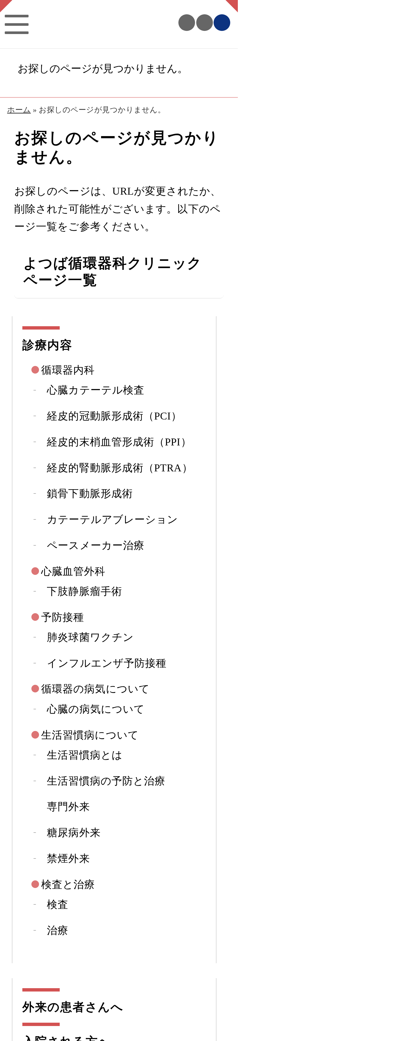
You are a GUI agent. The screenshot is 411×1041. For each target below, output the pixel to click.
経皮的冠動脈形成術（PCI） (114, 416)
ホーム (19, 110)
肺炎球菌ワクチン (90, 637)
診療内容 (47, 345)
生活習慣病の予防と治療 (106, 781)
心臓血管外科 (73, 571)
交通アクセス (204, 22)
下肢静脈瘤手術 (84, 591)
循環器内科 (68, 370)
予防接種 (62, 617)
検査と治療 (68, 884)
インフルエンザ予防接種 (106, 663)
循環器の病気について (95, 689)
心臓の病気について (96, 709)
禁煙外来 (68, 858)
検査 (57, 904)
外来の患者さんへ (72, 1007)
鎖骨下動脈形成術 (90, 493)
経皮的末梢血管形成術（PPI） (119, 442)
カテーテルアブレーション (112, 519)
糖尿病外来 (73, 832)
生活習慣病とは (84, 755)
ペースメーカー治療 (95, 545)
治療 (57, 930)
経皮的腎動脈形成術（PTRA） (119, 468)
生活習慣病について (90, 735)
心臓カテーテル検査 (95, 390)
